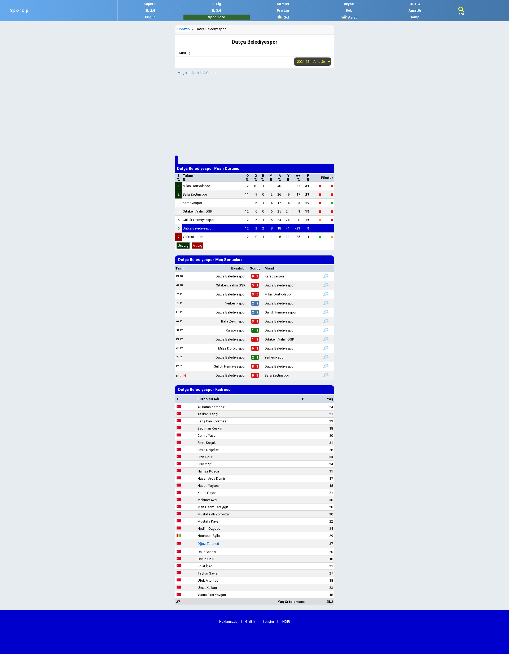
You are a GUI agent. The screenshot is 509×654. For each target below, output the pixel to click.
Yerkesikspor (193, 237)
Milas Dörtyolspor (196, 186)
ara (461, 14)
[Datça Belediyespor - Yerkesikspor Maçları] (325, 357)
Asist (352, 17)
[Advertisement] (254, 114)
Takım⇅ (188, 178)
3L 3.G (216, 10)
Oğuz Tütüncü (208, 544)
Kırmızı (283, 4)
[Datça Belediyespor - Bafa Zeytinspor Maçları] (325, 375)
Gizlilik (250, 622)
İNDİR (286, 622)
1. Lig (216, 4)
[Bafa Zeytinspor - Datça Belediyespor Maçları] (325, 321)
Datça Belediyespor (198, 228)
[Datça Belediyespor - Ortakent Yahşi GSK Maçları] (325, 339)
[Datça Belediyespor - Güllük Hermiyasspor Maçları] (325, 312)
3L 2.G (150, 10)
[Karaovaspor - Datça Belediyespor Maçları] (325, 330)
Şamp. (415, 17)
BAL (349, 10)
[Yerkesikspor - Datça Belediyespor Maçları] (325, 303)
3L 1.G (415, 4)
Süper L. (150, 4)
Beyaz (349, 4)
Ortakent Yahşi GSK (197, 211)
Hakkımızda (228, 622)
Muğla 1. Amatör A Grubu (197, 73)
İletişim (268, 622)
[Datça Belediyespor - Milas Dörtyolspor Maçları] (325, 294)
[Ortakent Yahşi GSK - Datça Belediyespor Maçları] (325, 285)
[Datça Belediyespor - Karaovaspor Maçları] (325, 276)
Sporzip (19, 10)
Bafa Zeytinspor (195, 194)
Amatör (415, 10)
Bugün (150, 17)
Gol (286, 17)
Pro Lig (283, 10)
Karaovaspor (192, 203)
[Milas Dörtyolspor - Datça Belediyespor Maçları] (325, 348)
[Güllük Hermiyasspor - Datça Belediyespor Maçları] (325, 366)
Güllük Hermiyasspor (198, 220)
